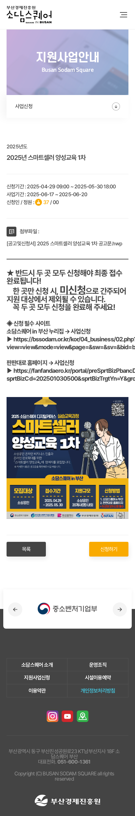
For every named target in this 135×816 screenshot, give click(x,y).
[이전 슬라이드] (15, 609)
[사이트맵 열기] (123, 15)
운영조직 (97, 665)
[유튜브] (67, 716)
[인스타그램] (52, 716)
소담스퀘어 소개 (37, 665)
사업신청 (23, 106)
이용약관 (37, 691)
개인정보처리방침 (98, 691)
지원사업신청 (37, 677)
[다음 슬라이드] (120, 609)
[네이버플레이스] (82, 716)
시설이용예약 (98, 677)
